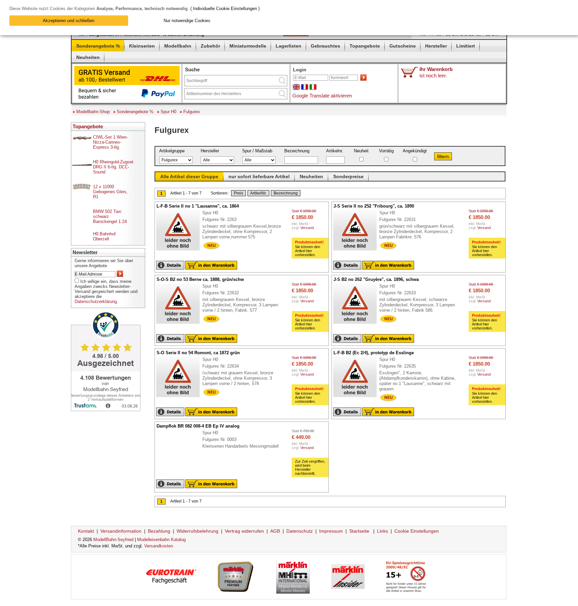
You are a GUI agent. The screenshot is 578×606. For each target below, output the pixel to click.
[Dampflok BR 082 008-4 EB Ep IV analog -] (159, 433)
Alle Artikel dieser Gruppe (189, 176)
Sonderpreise (348, 176)
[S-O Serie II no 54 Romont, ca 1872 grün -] (181, 397)
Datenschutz (299, 531)
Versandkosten (158, 545)
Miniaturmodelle (247, 46)
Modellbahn (177, 46)
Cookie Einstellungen (416, 531)
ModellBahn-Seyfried (113, 539)
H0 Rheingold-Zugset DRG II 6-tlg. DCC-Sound (113, 166)
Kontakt (86, 531)
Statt (304, 219)
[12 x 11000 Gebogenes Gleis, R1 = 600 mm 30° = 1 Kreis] (82, 189)
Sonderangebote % (98, 46)
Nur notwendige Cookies (187, 20)
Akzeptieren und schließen (68, 20)
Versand (307, 228)
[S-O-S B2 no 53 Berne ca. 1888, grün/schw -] (181, 324)
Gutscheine (402, 46)
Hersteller (436, 46)
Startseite (359, 531)
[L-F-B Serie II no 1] (181, 250)
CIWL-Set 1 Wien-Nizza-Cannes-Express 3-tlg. (110, 142)
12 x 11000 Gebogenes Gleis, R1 (110, 191)
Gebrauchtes (325, 46)
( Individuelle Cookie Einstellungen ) (225, 8)
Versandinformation (120, 531)
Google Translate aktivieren (322, 95)
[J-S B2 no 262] (358, 324)
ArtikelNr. (258, 193)
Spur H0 (168, 111)
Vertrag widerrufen (244, 531)
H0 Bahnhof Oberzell (104, 236)
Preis (238, 193)
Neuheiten (88, 57)
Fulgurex (191, 111)
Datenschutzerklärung (96, 301)
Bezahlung (159, 531)
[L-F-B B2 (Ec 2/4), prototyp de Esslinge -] (358, 397)
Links (382, 531)
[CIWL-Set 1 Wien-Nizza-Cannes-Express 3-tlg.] (82, 139)
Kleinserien (142, 46)
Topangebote (365, 46)
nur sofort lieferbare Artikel (259, 176)
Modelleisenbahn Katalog (161, 539)
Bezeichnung (286, 193)
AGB (275, 531)
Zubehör (210, 46)
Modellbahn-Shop (93, 111)
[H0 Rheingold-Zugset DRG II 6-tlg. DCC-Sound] (82, 164)
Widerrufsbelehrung (197, 531)
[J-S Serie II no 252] (358, 250)
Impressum (331, 531)
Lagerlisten (288, 46)
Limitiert (465, 46)
